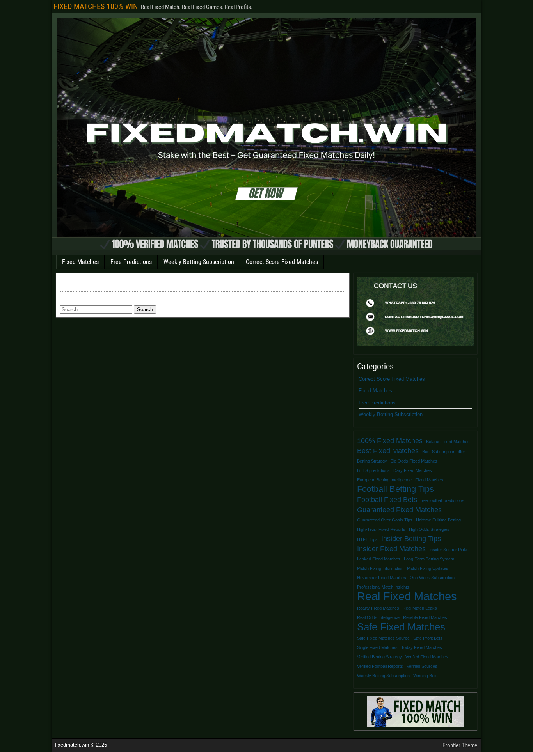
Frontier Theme (459, 745)
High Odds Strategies (429, 529)
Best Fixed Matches (388, 451)
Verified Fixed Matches (426, 656)
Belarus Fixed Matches (448, 441)
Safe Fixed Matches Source (383, 638)
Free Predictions (131, 262)
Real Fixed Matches (407, 596)
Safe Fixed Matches (401, 626)
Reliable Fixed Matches (425, 617)
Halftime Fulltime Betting (438, 520)
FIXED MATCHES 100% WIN (95, 6)
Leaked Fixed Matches (378, 559)
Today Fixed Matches (421, 647)
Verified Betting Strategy (379, 656)
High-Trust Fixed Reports (381, 529)
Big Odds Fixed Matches (414, 461)
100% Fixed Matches (390, 441)
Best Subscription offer (443, 451)
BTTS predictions (373, 470)
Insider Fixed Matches (391, 549)
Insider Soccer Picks (449, 549)
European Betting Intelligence (384, 479)
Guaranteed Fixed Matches (399, 510)
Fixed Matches (80, 262)
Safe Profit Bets (427, 638)
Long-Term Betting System (429, 559)
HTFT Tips (367, 539)
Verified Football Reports (380, 666)
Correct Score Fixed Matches (282, 262)
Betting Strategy (372, 461)
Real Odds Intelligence (378, 617)
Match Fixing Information (380, 568)
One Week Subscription (432, 577)
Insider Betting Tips (411, 539)
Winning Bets (425, 675)
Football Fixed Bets (387, 500)
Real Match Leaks (420, 608)
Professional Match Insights (383, 587)
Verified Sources (422, 666)
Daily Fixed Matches (412, 470)
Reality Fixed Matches (378, 608)
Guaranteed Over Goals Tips (384, 520)
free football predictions (442, 500)
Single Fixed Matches (377, 647)
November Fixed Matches (381, 577)
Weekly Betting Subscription (198, 262)
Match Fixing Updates (427, 568)
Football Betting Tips (395, 489)
